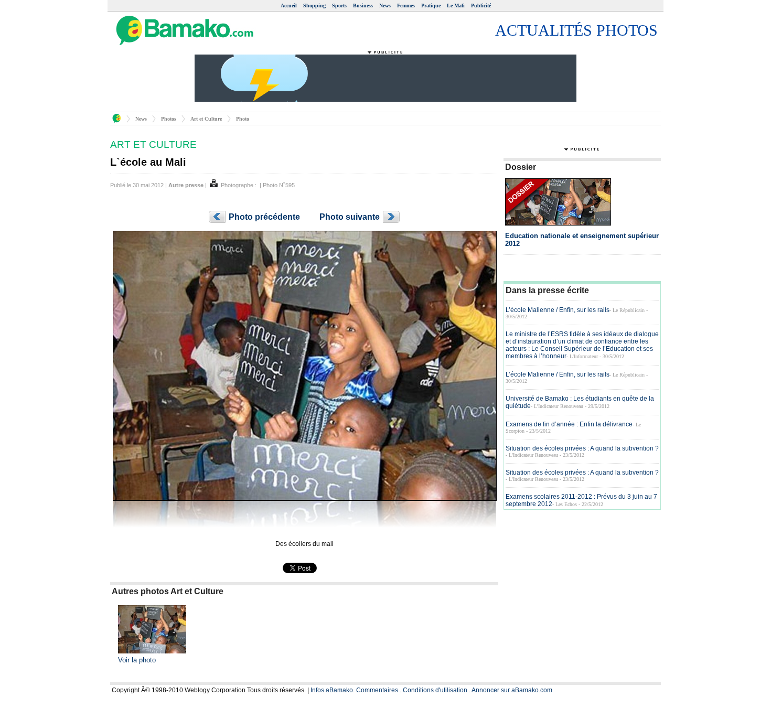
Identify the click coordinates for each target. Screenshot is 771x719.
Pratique (431, 5)
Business (363, 5)
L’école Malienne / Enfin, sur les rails (557, 310)
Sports (339, 5)
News (385, 5)
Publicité (481, 5)
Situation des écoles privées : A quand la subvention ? (582, 448)
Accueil (289, 5)
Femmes (406, 5)
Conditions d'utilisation (435, 690)
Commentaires (377, 690)
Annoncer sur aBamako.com (512, 690)
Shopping (314, 5)
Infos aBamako (331, 690)
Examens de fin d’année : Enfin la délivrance (569, 424)
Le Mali (456, 5)
